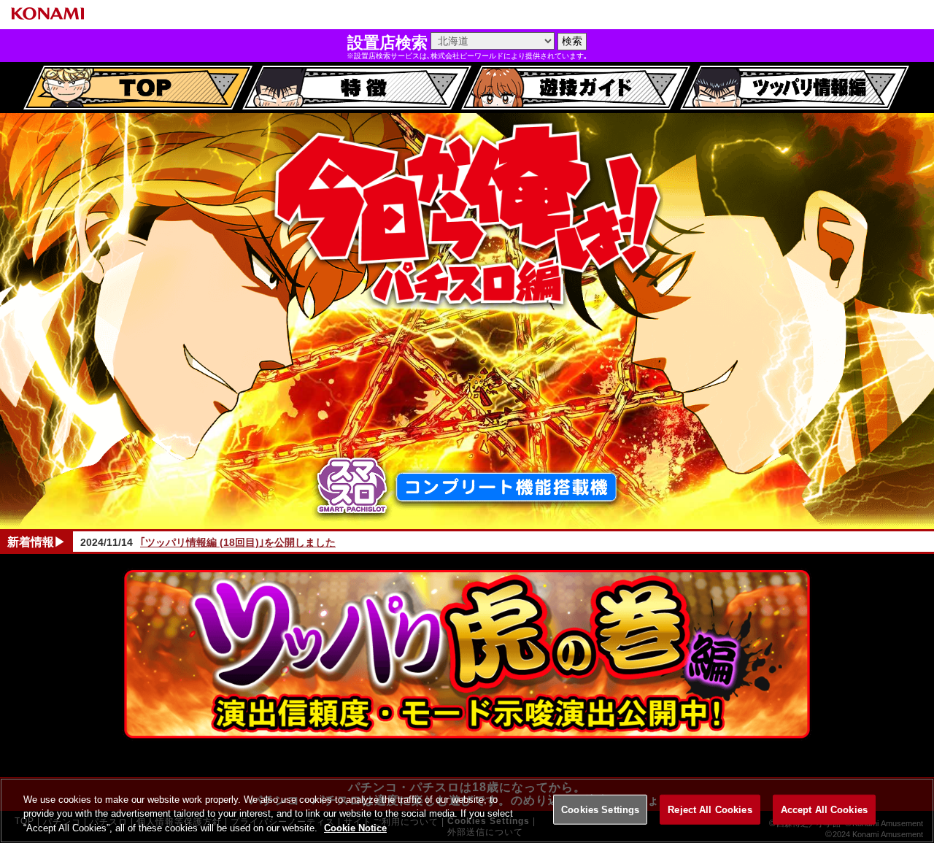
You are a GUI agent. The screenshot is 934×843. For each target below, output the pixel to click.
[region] (467, 810)
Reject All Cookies (710, 809)
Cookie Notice (355, 828)
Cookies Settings (600, 809)
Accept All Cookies (824, 809)
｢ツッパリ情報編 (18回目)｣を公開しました (238, 542)
